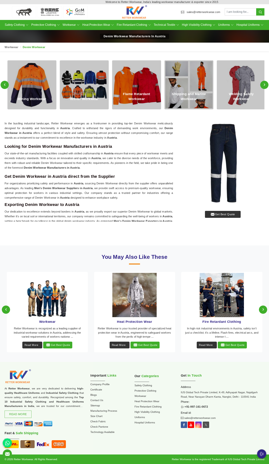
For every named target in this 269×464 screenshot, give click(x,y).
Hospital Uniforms (248, 24)
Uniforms (224, 24)
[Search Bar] (260, 12)
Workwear (69, 24)
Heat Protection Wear (96, 24)
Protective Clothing (43, 24)
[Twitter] (206, 425)
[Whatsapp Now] (7, 443)
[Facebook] (184, 425)
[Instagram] (198, 425)
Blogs (93, 394)
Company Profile (100, 384)
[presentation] (5, 85)
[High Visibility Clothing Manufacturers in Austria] (221, 295)
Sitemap (95, 405)
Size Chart (96, 416)
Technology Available (102, 432)
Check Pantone (99, 426)
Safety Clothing (15, 24)
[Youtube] (191, 425)
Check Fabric (98, 421)
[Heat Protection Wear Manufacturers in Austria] (47, 295)
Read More (31, 344)
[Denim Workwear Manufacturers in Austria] (222, 162)
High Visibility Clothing (197, 24)
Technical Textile (164, 24)
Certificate (96, 389)
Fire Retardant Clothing (132, 24)
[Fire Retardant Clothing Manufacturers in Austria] (134, 295)
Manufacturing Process (103, 410)
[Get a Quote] (7, 454)
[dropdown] (27, 25)
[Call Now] (261, 454)
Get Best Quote (225, 214)
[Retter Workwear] (134, 12)
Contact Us (96, 400)
